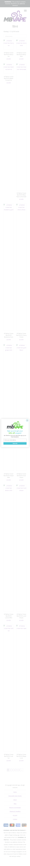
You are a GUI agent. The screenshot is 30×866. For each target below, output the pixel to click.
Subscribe (15, 443)
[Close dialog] (27, 420)
